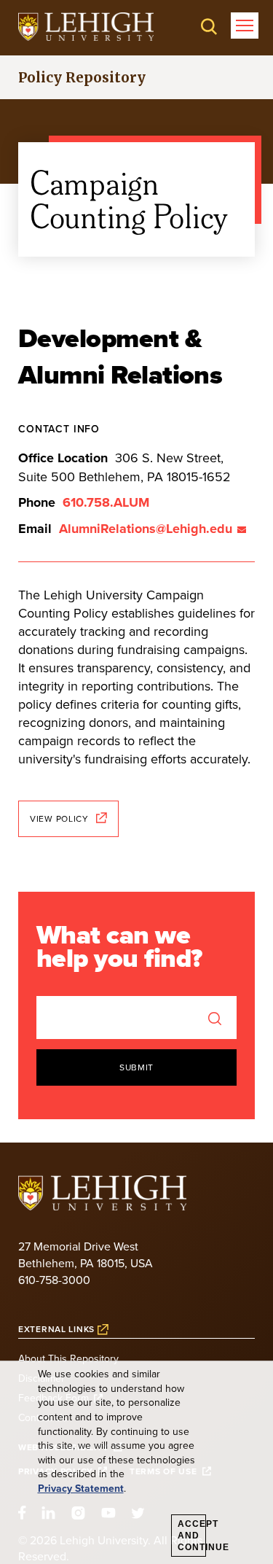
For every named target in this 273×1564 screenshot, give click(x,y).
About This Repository (68, 1358)
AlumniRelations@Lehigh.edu (145, 528)
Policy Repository (82, 77)
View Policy (59, 818)
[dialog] (136, 1462)
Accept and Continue (192, 1535)
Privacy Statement (81, 1488)
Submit (136, 1067)
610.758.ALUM (106, 502)
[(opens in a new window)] (86, 26)
